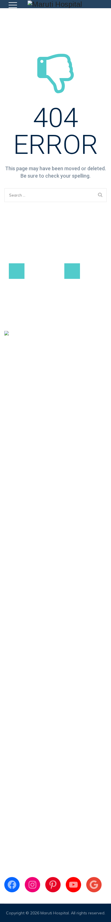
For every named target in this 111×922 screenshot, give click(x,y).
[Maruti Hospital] (55, 4)
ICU (7, 741)
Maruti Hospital (54, 912)
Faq (8, 530)
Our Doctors (15, 487)
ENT (8, 709)
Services (12, 498)
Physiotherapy (17, 730)
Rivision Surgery (19, 666)
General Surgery (19, 633)
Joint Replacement (21, 612)
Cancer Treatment (21, 676)
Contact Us (14, 541)
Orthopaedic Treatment (26, 601)
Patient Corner (18, 509)
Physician (13, 719)
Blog (8, 519)
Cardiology (14, 687)
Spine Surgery (17, 623)
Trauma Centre (18, 698)
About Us (13, 476)
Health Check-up (20, 752)
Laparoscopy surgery (24, 655)
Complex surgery (20, 644)
